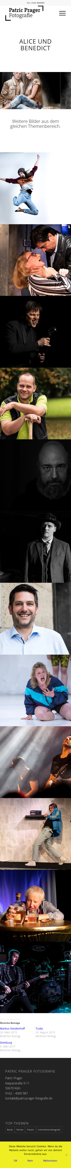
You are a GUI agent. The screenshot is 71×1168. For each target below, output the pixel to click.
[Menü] (60, 13)
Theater (30, 1129)
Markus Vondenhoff (12, 1028)
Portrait (19, 1129)
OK (15, 1160)
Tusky (39, 1028)
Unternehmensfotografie (49, 1129)
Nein (30, 1160)
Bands (10, 1129)
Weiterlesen (50, 1160)
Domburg (6, 1042)
